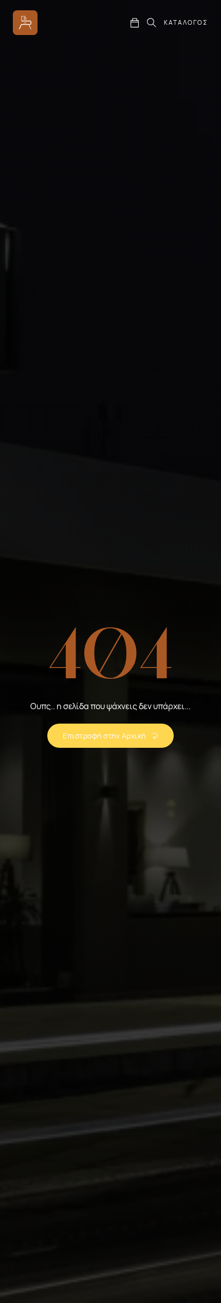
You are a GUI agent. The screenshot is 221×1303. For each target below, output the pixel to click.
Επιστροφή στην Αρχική (104, 736)
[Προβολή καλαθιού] (134, 22)
